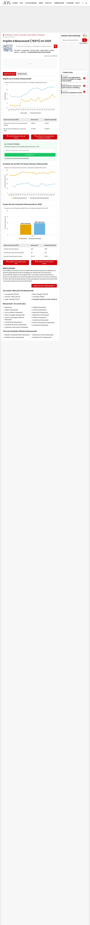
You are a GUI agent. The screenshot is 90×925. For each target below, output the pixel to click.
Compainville (25, 50)
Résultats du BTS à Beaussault (41, 337)
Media (41, 3)
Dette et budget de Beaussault (15, 315)
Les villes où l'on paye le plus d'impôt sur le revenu (45, 137)
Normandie (23, 35)
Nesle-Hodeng (44, 50)
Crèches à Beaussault (39, 310)
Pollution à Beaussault (39, 317)
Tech (21, 3)
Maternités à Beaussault (40, 312)
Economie (70, 3)
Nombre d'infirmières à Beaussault (43, 322)
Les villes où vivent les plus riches (45, 262)
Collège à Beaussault (39, 307)
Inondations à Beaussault (40, 320)
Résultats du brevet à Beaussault (43, 334)
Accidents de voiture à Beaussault (15, 324)
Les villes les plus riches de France (17, 137)
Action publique (31, 3)
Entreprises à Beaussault (40, 325)
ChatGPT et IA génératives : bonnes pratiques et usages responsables (71, 78)
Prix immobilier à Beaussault (14, 312)
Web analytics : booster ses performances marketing (71, 86)
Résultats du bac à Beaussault (14, 337)
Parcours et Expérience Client (72, 92)
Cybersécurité (59, 3)
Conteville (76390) (38, 296)
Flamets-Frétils (34, 50)
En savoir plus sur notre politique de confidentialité (16, 158)
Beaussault (41, 35)
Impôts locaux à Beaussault (43, 285)
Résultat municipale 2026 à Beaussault (17, 334)
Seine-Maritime (32, 35)
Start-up (48, 3)
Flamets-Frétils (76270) (12, 296)
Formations (68, 72)
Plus (77, 3)
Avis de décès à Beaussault (13, 322)
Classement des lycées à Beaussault (16, 327)
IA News (15, 3)
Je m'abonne (29, 154)
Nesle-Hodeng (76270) (12, 299)
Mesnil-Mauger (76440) (40, 294)
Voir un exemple (83, 43)
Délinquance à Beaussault (40, 315)
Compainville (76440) (12, 294)
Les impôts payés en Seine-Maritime (44, 299)
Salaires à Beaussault (11, 310)
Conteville (23, 52)
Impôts (16, 35)
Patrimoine (9, 35)
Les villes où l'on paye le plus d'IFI (17, 262)
